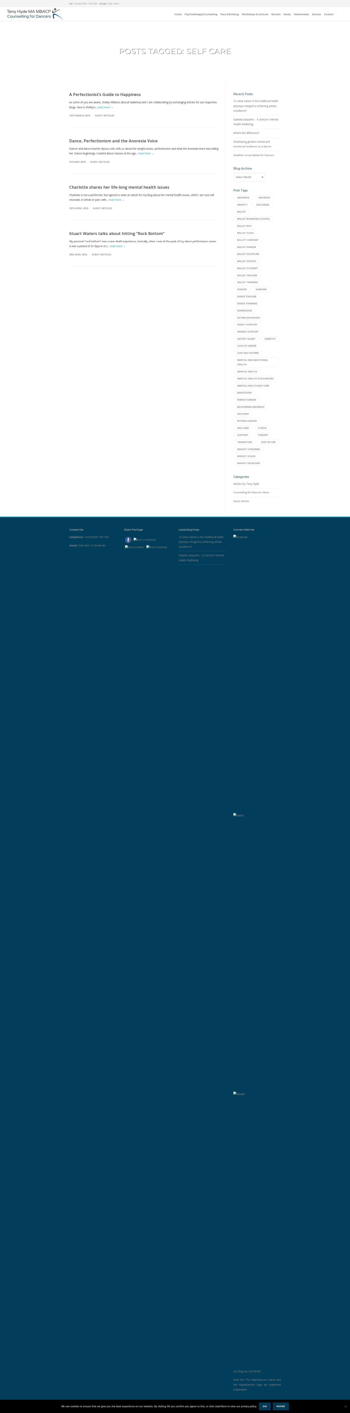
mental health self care (253, 385)
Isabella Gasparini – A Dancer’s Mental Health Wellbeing (255, 122)
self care (243, 428)
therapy (263, 435)
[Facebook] (262, 3)
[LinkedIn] (269, 3)
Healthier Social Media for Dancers (253, 155)
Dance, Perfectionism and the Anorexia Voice (113, 140)
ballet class (245, 232)
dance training (247, 303)
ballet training (247, 282)
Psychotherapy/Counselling (201, 14)
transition (244, 442)
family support (247, 324)
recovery (243, 413)
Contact (328, 14)
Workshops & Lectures (255, 14)
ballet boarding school (253, 218)
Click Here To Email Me (91, 545)
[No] (345, 1406)
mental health (247, 371)
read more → (105, 107)
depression (244, 310)
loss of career (246, 345)
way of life (268, 442)
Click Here (113, 3)
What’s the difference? (246, 133)
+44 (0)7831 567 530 (96, 537)
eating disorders (248, 317)
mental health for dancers (255, 378)
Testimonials (301, 14)
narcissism (244, 392)
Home (178, 14)
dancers (261, 289)
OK (265, 1406)
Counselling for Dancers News (251, 492)
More (281, 1406)
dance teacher (246, 296)
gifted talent (246, 338)
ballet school (246, 261)
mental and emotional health (252, 362)
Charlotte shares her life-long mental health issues (119, 187)
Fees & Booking (229, 14)
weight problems (248, 463)
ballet (241, 211)
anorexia (243, 197)
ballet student (247, 268)
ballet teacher (247, 275)
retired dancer (247, 421)
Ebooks (276, 14)
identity (270, 338)
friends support (248, 331)
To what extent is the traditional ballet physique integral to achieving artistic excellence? (255, 105)
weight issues (246, 456)
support (242, 435)
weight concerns (248, 449)
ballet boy (244, 226)
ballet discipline (248, 254)
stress (262, 428)
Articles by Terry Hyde (246, 483)
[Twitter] (277, 3)
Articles (316, 14)
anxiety (242, 204)
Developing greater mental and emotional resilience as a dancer (252, 144)
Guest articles (104, 115)
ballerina (262, 204)
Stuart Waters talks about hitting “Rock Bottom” (117, 233)
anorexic (264, 197)
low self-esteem (248, 352)
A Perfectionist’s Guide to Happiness (105, 94)
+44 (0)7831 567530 (85, 3)
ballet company (247, 240)
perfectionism (246, 399)
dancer (242, 289)
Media (287, 14)
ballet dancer (246, 247)
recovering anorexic (251, 406)
